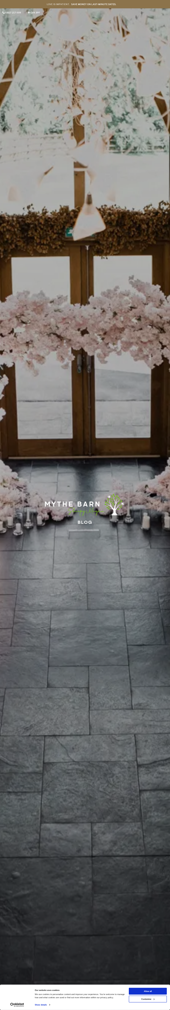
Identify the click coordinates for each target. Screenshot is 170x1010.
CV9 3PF (35, 12)
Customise (146, 999)
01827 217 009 (13, 12)
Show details (41, 1005)
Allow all (148, 991)
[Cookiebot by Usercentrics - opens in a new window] (17, 1005)
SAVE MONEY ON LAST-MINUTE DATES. (93, 4)
